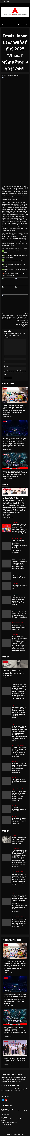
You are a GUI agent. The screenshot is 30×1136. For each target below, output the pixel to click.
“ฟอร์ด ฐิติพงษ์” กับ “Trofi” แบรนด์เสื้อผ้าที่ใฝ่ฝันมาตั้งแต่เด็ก (19, 781)
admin (5, 75)
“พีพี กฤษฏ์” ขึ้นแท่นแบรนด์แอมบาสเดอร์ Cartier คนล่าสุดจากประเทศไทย (14, 673)
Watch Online (24, 24)
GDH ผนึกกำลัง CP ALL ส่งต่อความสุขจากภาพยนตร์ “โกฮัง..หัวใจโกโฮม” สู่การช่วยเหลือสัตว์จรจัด (14, 1060)
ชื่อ (5, 356)
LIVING (5, 489)
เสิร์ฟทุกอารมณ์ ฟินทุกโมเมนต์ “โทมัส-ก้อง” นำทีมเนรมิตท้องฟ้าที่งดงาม (8, 316)
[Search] (19, 24)
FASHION (14, 538)
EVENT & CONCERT (16, 622)
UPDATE (14, 31)
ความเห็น (6, 337)
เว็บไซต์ (6, 366)
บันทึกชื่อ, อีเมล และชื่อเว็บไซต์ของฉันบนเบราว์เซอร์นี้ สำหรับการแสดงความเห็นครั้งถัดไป (15, 372)
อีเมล (5, 361)
